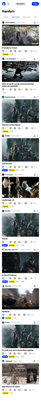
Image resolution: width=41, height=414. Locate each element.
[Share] (34, 22)
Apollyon (5, 311)
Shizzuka (8, 286)
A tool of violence (9, 275)
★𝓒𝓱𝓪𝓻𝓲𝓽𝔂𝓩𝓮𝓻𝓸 (9, 174)
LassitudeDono (10, 22)
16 (4, 92)
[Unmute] (5, 42)
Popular (6, 17)
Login (35, 4)
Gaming (5, 54)
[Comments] (15, 51)
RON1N (7, 136)
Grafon (7, 322)
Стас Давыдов (10, 58)
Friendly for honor (9, 48)
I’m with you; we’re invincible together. (18, 350)
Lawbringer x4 (8, 200)
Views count (26, 17)
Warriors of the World (11, 125)
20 (11, 206)
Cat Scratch (7, 164)
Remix (5, 170)
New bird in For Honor (11, 387)
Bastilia (7, 211)
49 (11, 131)
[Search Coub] (8, 4)
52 (22, 357)
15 (14, 318)
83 (22, 170)
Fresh (35, 17)
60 (22, 281)
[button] (3, 51)
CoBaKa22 (8, 361)
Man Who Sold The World (12, 249)
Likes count (15, 17)
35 (11, 54)
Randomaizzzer (10, 97)
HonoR (4, 239)
